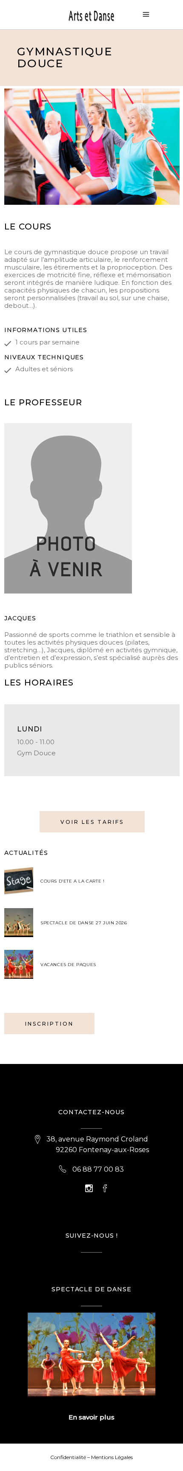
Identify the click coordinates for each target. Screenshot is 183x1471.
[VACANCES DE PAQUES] (18, 964)
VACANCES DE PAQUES (68, 964)
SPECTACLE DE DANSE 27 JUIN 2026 (83, 923)
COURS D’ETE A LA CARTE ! (72, 881)
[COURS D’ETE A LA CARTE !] (18, 880)
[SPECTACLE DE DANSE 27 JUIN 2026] (18, 922)
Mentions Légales (112, 1457)
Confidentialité (68, 1457)
